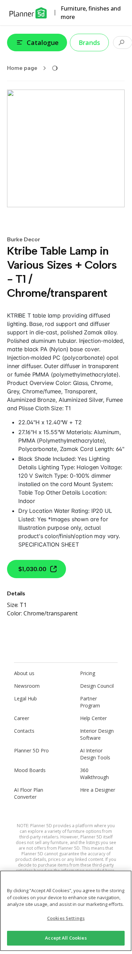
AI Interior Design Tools (95, 754)
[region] (66, 910)
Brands (89, 42)
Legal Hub (25, 698)
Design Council (97, 685)
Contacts (24, 730)
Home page (22, 68)
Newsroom (27, 685)
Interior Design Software (97, 734)
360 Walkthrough (94, 773)
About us (24, 673)
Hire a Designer (97, 789)
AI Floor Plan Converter (28, 793)
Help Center (93, 718)
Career (21, 718)
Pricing (87, 673)
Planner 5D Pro (31, 750)
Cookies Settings (66, 918)
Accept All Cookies (65, 938)
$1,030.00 (32, 569)
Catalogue (43, 42)
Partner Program (90, 702)
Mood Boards (30, 770)
